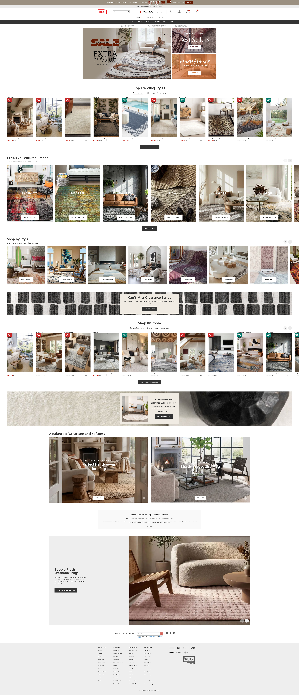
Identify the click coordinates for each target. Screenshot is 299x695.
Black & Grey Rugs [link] (133, 651)
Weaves (157, 22)
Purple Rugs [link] (131, 675)
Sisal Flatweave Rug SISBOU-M (72, 138)
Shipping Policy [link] (101, 663)
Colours (140, 22)
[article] (20, 120)
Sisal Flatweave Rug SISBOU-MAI (44, 138)
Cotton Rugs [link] (147, 651)
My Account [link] (100, 678)
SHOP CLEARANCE (149, 309)
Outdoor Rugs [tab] (150, 93)
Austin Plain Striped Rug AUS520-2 (159, 138)
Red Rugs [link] (131, 678)
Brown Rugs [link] (131, 657)
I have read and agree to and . (150, 637)
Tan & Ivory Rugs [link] (132, 681)
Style (132, 22)
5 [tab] (59, 621)
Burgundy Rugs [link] (132, 660)
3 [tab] (56, 621)
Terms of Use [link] (101, 675)
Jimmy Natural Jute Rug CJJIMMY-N (16, 138)
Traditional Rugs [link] (117, 684)
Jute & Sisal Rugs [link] (147, 654)
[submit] (161, 634)
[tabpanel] (149, 580)
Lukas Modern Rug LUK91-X (243, 373)
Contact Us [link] (100, 654)
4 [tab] (57, 621)
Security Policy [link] (101, 669)
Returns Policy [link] (101, 660)
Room (172, 22)
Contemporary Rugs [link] (117, 654)
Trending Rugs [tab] (138, 93)
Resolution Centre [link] (102, 672)
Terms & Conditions (153, 636)
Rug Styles (116, 648)
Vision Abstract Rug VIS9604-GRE (44, 373)
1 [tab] (53, 621)
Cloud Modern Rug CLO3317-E (215, 373)
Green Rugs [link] (131, 663)
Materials (149, 22)
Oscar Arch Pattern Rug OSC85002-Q (102, 373)
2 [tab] (54, 621)
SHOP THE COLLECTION (163, 416)
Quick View (30, 140)
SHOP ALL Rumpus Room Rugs (149, 382)
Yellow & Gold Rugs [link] (133, 684)
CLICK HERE (149, 6)
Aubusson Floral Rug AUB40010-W (274, 138)
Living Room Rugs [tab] (152, 328)
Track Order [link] (100, 657)
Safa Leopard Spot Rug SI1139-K (216, 138)
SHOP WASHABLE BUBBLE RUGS (66, 590)
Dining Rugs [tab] (165, 328)
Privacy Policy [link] (101, 666)
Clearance (159, 18)
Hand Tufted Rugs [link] (148, 681)
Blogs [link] (99, 681)
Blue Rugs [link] (131, 654)
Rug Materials (148, 648)
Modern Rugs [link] (116, 669)
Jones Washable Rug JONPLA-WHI (187, 138)
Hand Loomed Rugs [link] (148, 678)
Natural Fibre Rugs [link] (117, 675)
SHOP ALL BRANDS (149, 228)
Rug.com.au (102, 648)
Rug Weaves (148, 669)
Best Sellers (150, 18)
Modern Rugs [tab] (161, 93)
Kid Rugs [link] (115, 666)
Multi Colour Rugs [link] (132, 666)
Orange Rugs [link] (131, 669)
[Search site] (128, 12)
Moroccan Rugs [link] (116, 672)
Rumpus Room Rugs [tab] (137, 328)
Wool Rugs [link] (146, 666)
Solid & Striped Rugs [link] (117, 681)
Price (165, 22)
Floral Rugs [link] (115, 657)
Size (126, 22)
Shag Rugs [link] (115, 678)
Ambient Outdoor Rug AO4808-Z (130, 138)
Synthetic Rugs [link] (147, 663)
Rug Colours (133, 648)
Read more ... (149, 526)
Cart (196, 12)
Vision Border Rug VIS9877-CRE (72, 373)
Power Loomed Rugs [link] (148, 684)
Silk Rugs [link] (146, 660)
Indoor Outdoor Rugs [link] (118, 663)
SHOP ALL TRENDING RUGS (149, 147)
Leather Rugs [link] (147, 657)
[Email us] (157, 12)
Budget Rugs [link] (116, 651)
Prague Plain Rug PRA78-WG (129, 373)
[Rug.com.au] (102, 12)
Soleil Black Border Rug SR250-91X (101, 138)
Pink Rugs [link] (131, 672)
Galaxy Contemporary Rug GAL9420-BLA (276, 373)
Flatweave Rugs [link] (147, 675)
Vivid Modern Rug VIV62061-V (186, 373)
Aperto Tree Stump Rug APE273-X (245, 138)
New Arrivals (140, 18)
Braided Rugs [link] (147, 672)
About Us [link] (100, 651)
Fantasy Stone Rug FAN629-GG (158, 373)
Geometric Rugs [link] (116, 660)
